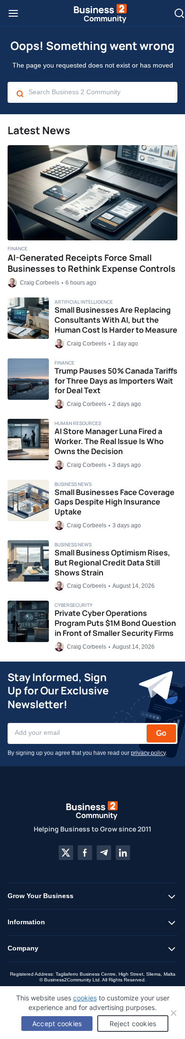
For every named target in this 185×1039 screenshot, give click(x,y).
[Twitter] (66, 853)
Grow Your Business (41, 896)
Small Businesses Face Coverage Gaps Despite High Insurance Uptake (115, 502)
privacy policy (148, 753)
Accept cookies (57, 1023)
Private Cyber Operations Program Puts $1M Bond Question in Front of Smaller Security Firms (115, 623)
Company (23, 948)
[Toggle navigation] (13, 13)
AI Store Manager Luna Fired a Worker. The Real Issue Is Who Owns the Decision (109, 441)
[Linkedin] (122, 853)
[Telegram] (103, 853)
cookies (85, 998)
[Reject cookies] (173, 1013)
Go (161, 733)
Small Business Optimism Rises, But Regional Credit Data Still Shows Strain (112, 562)
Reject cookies (133, 1023)
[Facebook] (84, 853)
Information (26, 922)
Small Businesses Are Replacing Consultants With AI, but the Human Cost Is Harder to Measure (116, 320)
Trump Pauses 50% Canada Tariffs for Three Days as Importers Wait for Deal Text (116, 381)
